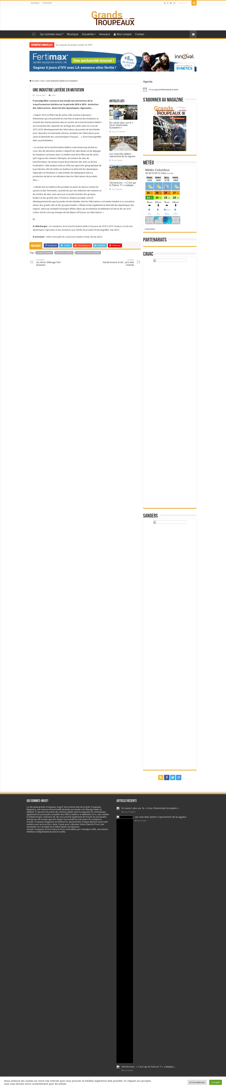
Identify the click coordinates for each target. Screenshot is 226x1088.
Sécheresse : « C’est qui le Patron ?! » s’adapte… (122, 184)
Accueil (33, 33)
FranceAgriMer (44, 253)
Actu (42, 81)
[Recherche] (194, 2)
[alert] (170, 89)
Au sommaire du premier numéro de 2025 (74, 45)
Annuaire (104, 34)
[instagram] (174, 3)
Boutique (35, 3)
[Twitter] (170, 3)
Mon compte (124, 34)
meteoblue (150, 229)
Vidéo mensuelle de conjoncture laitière (64, 237)
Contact (139, 34)
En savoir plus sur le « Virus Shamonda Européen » (121, 125)
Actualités (88, 34)
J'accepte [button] (215, 1082)
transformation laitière (88, 253)
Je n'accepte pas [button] (197, 1082)
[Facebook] (168, 3)
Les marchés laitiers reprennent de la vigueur (122, 155)
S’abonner (47, 3)
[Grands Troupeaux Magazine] (113, 17)
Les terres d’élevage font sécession (48, 262)
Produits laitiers (64, 253)
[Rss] (165, 3)
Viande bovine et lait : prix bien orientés (118, 262)
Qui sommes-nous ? (51, 34)
